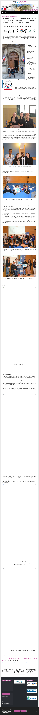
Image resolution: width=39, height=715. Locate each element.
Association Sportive (6, 16)
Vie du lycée (15, 16)
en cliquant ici (6, 712)
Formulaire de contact (6, 703)
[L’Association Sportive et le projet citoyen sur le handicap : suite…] (31, 662)
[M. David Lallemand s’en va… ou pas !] (7, 662)
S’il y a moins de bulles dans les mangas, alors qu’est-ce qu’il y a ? (22, 658)
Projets (11, 16)
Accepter (17, 710)
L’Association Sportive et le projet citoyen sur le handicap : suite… (31, 670)
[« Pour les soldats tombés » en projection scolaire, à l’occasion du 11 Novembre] (19, 662)
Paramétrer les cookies (31, 710)
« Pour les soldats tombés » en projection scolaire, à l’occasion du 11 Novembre (19, 671)
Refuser (23, 710)
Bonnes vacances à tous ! (22, 1)
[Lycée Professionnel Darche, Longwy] (19, 4)
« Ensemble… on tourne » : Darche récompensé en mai (14, 655)
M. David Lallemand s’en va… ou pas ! (7, 670)
